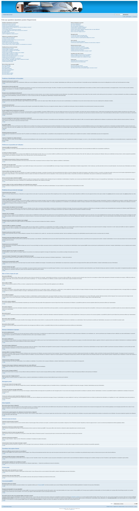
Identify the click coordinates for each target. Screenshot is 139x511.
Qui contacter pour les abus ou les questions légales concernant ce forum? (84, 67)
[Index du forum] (49, 12)
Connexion (135, 16)
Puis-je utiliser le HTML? (6, 66)
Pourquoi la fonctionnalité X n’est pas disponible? (79, 66)
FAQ (124, 16)
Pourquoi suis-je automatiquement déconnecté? (10, 26)
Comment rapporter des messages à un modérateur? (11, 58)
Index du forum (9, 14)
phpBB (64, 508)
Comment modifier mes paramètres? (8, 37)
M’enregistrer (129, 16)
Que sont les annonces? (6, 70)
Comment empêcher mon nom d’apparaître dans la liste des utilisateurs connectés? (16, 27)
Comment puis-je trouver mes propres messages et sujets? (81, 50)
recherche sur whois (75, 496)
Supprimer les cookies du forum (119, 506)
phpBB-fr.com (72, 509)
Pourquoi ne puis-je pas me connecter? (9, 23)
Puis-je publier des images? (7, 68)
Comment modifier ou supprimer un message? (10, 49)
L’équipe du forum (109, 506)
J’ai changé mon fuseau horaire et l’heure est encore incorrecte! (13, 39)
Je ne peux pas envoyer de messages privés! (79, 35)
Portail (4, 14)
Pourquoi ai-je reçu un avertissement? (8, 57)
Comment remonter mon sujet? (7, 61)
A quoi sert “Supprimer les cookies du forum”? (10, 33)
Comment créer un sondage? (7, 51)
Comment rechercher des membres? (77, 49)
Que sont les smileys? (6, 67)
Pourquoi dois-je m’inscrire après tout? (9, 24)
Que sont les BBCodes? (6, 65)
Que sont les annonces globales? (8, 69)
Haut (4, 83)
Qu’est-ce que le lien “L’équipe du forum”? (78, 31)
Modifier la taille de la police (113, 14)
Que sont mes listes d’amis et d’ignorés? (78, 41)
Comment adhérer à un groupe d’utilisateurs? (79, 27)
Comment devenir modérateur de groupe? (78, 28)
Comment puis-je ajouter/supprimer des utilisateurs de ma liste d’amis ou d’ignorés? (85, 42)
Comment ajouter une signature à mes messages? (11, 50)
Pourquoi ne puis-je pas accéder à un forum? (10, 54)
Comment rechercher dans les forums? (78, 46)
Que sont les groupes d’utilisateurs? (77, 26)
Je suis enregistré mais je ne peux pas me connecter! (11, 29)
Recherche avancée (133, 14)
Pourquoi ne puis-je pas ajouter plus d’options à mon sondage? (13, 52)
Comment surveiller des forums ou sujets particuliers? (80, 55)
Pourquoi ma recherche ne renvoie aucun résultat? (80, 47)
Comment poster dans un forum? (8, 48)
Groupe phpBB (41, 484)
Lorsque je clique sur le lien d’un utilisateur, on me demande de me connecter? (17, 44)
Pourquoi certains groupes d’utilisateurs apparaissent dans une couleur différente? (85, 29)
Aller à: (112, 503)
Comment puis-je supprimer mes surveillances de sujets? (81, 56)
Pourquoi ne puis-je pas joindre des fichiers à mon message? (13, 55)
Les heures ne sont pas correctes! (8, 38)
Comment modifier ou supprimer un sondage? (10, 53)
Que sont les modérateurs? (76, 24)
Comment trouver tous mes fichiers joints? (78, 61)
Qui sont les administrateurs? (76, 23)
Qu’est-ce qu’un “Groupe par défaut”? (77, 30)
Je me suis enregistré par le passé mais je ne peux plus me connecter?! (14, 30)
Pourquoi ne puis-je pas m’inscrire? (8, 32)
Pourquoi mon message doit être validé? (9, 60)
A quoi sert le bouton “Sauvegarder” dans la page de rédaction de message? (15, 59)
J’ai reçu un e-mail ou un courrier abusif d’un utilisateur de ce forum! (83, 37)
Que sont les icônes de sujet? (7, 74)
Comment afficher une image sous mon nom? (10, 42)
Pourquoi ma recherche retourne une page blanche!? (80, 48)
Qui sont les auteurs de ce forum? (77, 65)
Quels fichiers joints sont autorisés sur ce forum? (79, 60)
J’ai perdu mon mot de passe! (7, 28)
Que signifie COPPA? (6, 31)
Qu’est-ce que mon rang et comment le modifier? (10, 43)
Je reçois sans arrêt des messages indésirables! (79, 36)
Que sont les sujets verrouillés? (7, 73)
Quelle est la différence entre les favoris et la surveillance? (81, 54)
